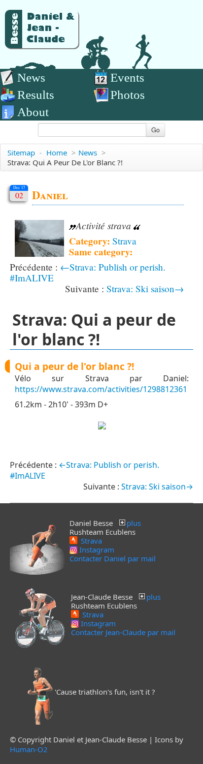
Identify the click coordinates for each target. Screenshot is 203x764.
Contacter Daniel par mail (112, 558)
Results (35, 94)
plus (134, 523)
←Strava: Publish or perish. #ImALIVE (88, 272)
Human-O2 (29, 749)
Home (56, 152)
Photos (127, 94)
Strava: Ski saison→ (145, 288)
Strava (124, 241)
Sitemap (21, 152)
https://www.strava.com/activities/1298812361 (101, 389)
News (31, 77)
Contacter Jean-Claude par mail (123, 632)
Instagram (95, 549)
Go (155, 129)
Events (127, 77)
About (33, 112)
